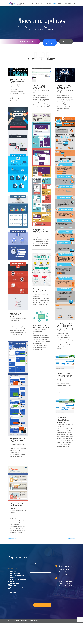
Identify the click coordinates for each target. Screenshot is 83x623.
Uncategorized (15, 87)
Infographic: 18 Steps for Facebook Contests (41, 326)
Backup (13, 577)
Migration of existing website (17, 580)
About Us (60, 3)
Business (13, 446)
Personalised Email (17, 575)
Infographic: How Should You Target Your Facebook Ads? (41, 290)
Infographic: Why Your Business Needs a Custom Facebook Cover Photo (17, 506)
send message (42, 605)
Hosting (13, 571)
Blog (54, 3)
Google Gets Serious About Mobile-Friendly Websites (40, 87)
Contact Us (68, 3)
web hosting (50, 42)
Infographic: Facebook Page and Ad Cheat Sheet (17, 440)
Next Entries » (71, 538)
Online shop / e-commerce (15, 584)
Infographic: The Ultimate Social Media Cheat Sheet (40, 231)
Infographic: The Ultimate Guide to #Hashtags (16, 314)
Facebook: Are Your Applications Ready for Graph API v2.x (64, 87)
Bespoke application (17, 587)
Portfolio (48, 3)
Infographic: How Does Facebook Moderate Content (18, 81)
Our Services (38, 3)
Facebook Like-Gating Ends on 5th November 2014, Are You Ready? (64, 375)
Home (31, 3)
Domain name (15, 573)
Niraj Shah (14, 85)
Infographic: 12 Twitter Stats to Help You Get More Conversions (64, 325)
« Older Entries (12, 538)
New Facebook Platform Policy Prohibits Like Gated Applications (63, 420)
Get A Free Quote (28, 41)
